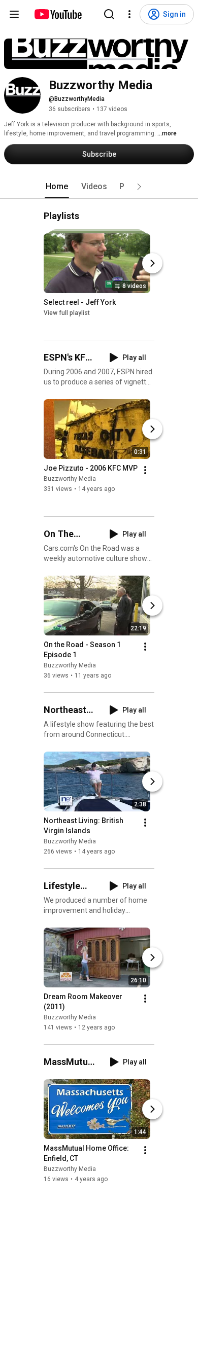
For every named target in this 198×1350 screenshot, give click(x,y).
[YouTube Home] (57, 14)
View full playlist (67, 312)
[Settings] (129, 14)
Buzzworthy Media (70, 479)
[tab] (57, 186)
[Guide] (14, 14)
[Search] (109, 14)
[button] (139, 186)
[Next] (152, 263)
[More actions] (145, 470)
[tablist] (99, 186)
